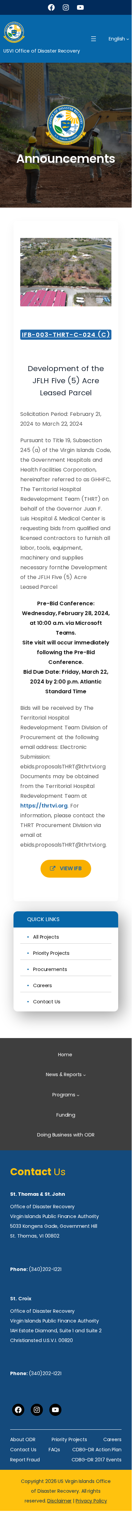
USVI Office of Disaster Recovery (41, 51)
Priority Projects (51, 953)
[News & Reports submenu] (84, 1074)
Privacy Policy (91, 1500)
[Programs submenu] (78, 1095)
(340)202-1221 (45, 1269)
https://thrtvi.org (44, 806)
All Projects (46, 937)
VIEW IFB (71, 868)
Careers (42, 985)
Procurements (50, 969)
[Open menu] (93, 39)
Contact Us (46, 1001)
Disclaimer (59, 1500)
